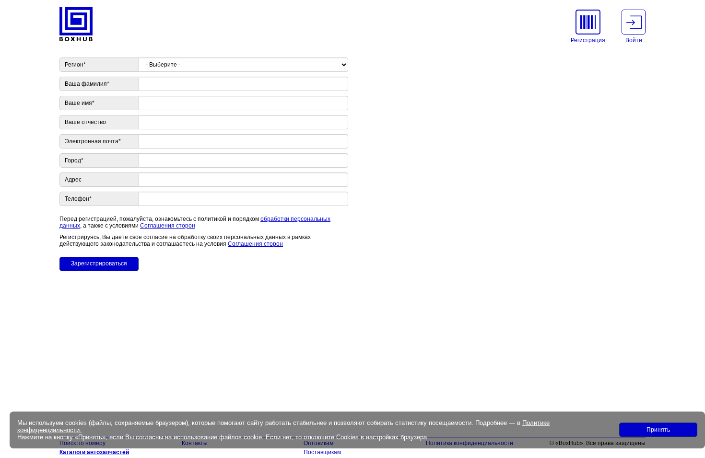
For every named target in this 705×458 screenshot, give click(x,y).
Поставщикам (322, 452)
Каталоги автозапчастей (94, 452)
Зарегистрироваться (99, 263)
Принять (658, 429)
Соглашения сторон (167, 225)
